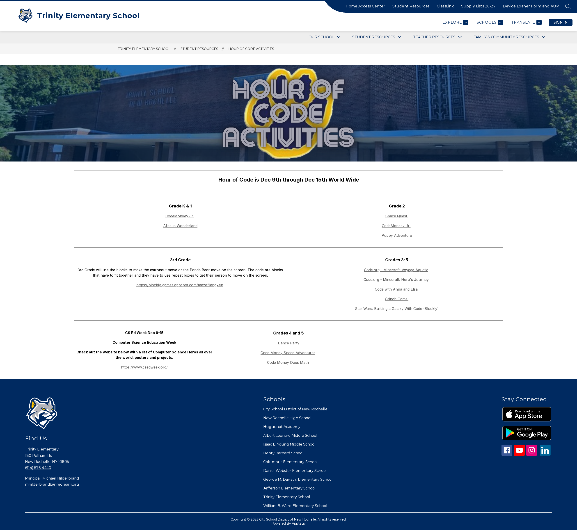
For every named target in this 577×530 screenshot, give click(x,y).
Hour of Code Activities (251, 49)
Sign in (561, 22)
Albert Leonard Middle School (290, 435)
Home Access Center (365, 6)
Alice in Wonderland (180, 225)
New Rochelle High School (287, 418)
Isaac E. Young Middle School (289, 444)
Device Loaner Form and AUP (531, 6)
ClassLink (445, 6)
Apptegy (299, 523)
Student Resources (411, 6)
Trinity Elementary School (144, 49)
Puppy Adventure (397, 235)
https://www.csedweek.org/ (144, 367)
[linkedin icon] (545, 454)
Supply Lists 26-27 (478, 6)
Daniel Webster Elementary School (295, 471)
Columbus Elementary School (290, 462)
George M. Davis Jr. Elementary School (298, 479)
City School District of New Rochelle (295, 409)
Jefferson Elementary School (289, 488)
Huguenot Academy (281, 427)
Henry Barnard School (283, 453)
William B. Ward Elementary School (295, 506)
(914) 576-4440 (38, 468)
